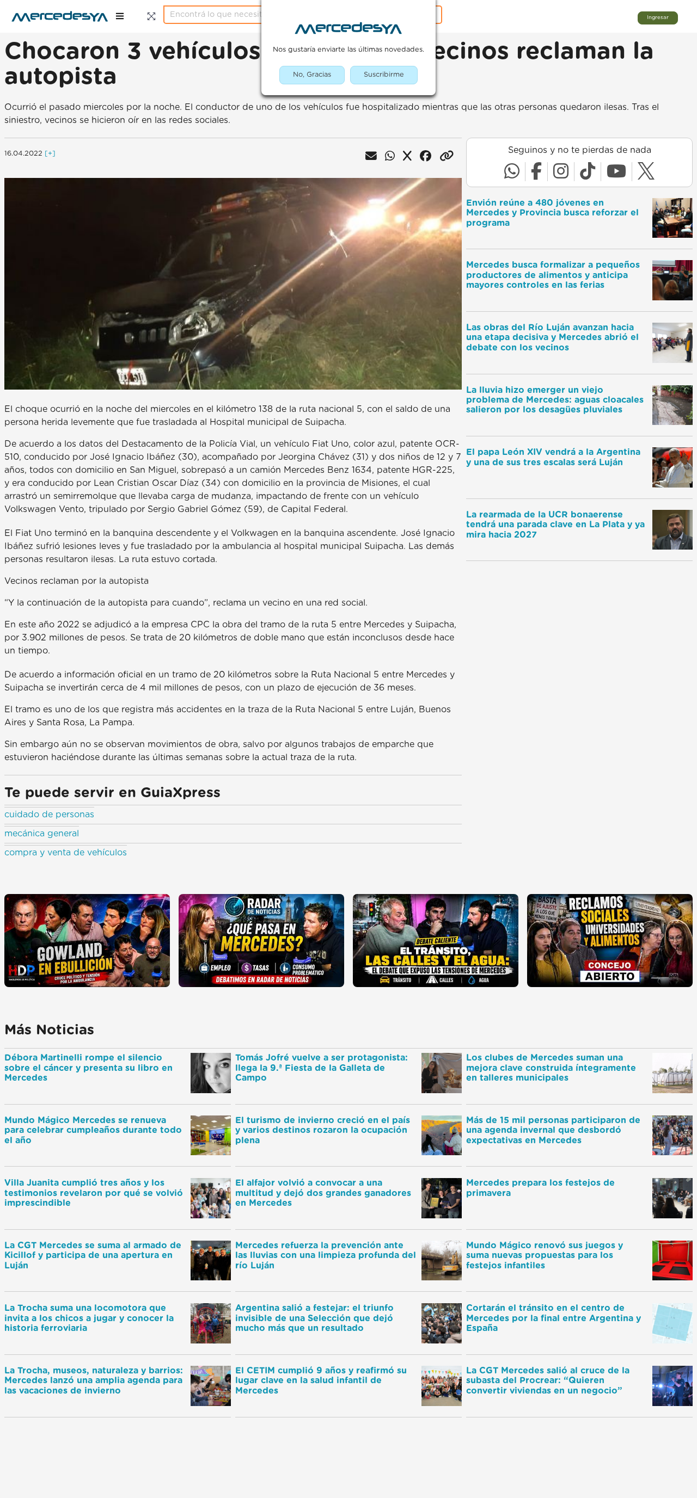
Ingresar (658, 17)
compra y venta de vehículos (65, 852)
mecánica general (41, 833)
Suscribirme (384, 74)
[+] (50, 153)
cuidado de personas (49, 814)
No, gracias (312, 74)
